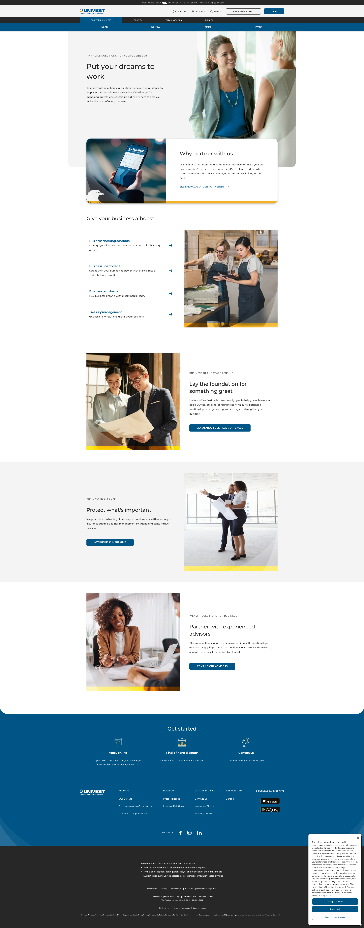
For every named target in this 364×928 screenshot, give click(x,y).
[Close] (358, 838)
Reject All (335, 909)
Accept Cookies (335, 901)
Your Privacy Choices (335, 917)
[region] (335, 880)
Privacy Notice (325, 895)
